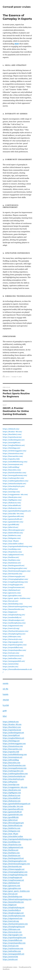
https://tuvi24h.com (11, 946)
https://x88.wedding (11, 760)
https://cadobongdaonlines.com (15, 774)
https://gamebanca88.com (13, 809)
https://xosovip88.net (11, 735)
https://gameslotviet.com (13, 815)
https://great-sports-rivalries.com (16, 891)
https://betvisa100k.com (12, 866)
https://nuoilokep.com (11, 842)
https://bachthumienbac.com (14, 765)
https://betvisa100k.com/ (12, 574)
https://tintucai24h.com (12, 932)
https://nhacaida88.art (11, 798)
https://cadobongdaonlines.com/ (15, 481)
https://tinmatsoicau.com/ (13, 453)
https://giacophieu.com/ (12, 596)
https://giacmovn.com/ (12, 593)
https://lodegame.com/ (12, 538)
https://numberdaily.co (12, 910)
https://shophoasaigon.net (13, 913)
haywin (5, 694)
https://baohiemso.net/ (12, 563)
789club (6, 700)
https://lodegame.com (11, 831)
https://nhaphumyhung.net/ (14, 615)
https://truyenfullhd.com (12, 940)
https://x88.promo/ (10, 489)
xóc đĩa (5, 689)
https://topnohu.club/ (11, 459)
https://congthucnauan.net (13, 880)
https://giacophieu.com (12, 888)
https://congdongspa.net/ (13, 585)
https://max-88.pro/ (11, 541)
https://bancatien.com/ (12, 470)
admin (7, 376)
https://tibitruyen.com (11, 929)
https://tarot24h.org (11, 921)
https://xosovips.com (11, 784)
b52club (6, 705)
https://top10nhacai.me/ (12, 437)
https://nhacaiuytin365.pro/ (14, 486)
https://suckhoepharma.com (14, 916)
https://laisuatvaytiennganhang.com (17, 899)
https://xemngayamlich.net (13, 954)
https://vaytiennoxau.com (13, 948)
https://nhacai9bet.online (13, 836)
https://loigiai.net (10, 905)
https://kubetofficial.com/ (13, 533)
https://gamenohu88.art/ (12, 519)
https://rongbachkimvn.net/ (14, 445)
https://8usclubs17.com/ (12, 434)
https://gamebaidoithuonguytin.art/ (17, 511)
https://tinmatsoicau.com (13, 746)
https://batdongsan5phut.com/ (15, 568)
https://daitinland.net (11, 883)
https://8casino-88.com (12, 724)
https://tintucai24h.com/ (12, 639)
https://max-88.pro (10, 834)
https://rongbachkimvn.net (13, 738)
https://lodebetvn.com (11, 828)
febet (5, 716)
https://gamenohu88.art (12, 812)
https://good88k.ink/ (11, 524)
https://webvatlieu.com (12, 951)
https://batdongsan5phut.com (14, 861)
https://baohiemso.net (11, 855)
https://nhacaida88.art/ (12, 505)
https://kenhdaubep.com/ (13, 604)
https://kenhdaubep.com (12, 896)
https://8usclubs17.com (12, 727)
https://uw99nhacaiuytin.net (14, 776)
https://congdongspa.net (12, 877)
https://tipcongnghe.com (12, 935)
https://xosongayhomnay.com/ (15, 475)
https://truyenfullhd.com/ (13, 647)
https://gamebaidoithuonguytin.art (16, 804)
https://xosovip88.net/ (12, 443)
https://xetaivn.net (10, 959)
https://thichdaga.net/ (11, 448)
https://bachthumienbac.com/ (14, 473)
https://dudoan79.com (11, 795)
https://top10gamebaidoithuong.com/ (17, 546)
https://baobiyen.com (11, 853)
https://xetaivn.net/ (10, 667)
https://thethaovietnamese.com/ (15, 631)
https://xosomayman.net (12, 757)
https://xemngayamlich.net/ (14, 661)
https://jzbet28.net (10, 820)
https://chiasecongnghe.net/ (14, 576)
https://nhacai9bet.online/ (13, 544)
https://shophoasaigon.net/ (13, 620)
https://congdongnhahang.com (15, 875)
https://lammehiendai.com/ (13, 609)
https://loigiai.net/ (10, 612)
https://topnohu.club (11, 752)
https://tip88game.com (12, 793)
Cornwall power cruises (17, 6)
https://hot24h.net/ (10, 601)
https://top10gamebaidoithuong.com (17, 839)
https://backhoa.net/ (11, 557)
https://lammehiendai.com (13, 902)
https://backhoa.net (10, 850)
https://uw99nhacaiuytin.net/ (14, 483)
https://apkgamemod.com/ (13, 555)
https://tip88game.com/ (12, 500)
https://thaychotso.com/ (12, 552)
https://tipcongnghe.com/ (13, 642)
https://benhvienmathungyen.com (16, 864)
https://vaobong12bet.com (13, 771)
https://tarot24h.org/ (11, 628)
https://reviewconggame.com (14, 743)
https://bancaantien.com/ (13, 456)
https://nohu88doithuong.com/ (15, 462)
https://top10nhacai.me (12, 730)
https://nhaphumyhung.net (13, 907)
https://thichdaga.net (11, 741)
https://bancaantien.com (12, 749)
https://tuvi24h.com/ (11, 653)
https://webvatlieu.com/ (12, 658)
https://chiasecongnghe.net (13, 869)
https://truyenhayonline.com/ (14, 650)
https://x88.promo (10, 782)
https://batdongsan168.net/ (13, 565)
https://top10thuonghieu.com (14, 937)
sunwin (5, 683)
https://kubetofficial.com (12, 825)
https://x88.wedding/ (11, 467)
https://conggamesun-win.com (15, 787)
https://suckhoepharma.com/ (14, 623)
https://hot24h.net (10, 894)
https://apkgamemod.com (13, 847)
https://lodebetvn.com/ (12, 535)
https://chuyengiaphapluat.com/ (15, 579)
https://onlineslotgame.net (13, 733)
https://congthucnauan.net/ (14, 587)
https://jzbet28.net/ (10, 527)
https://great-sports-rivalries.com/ (16, 598)
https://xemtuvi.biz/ (11, 664)
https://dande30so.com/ (12, 497)
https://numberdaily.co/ (12, 617)
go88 (5, 711)
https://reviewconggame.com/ (14, 451)
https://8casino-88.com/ (12, 432)
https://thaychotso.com (12, 845)
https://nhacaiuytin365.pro (13, 779)
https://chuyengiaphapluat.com (15, 872)
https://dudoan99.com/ (12, 508)
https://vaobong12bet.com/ (13, 478)
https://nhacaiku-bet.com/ (13, 514)
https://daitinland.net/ (12, 590)
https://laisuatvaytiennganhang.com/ (17, 606)
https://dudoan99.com (12, 801)
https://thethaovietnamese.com (15, 924)
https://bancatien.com (11, 763)
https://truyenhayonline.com (14, 943)
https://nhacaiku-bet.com (13, 806)
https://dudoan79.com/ (12, 503)
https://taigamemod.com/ (13, 626)
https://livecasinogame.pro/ (13, 530)
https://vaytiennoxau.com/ (13, 656)
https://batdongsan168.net (13, 858)
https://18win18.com (11, 722)
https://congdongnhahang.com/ (15, 582)
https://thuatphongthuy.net (14, 927)
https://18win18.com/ (11, 429)
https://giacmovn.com (11, 886)
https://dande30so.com (12, 790)
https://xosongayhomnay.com (14, 768)
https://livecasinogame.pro (13, 823)
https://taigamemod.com (12, 918)
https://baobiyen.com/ (11, 560)
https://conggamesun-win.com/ (15, 494)
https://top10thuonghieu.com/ (15, 645)
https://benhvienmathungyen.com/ (17, 571)
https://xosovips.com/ (11, 492)
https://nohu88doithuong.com (15, 754)
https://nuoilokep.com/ (12, 549)
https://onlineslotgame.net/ (14, 440)
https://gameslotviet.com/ (13, 522)
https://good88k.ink (11, 817)
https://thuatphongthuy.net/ (14, 634)
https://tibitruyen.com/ (12, 637)
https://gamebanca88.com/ (13, 516)
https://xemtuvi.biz (10, 957)
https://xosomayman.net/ (13, 464)
